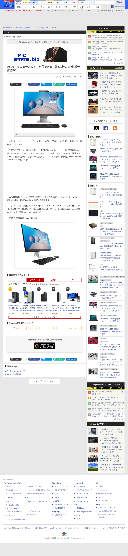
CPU (95, 11)
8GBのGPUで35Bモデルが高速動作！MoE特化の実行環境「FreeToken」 (111, 216)
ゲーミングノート (78, 11)
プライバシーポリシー (72, 528)
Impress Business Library (35, 494)
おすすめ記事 (98, 424)
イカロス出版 (78, 483)
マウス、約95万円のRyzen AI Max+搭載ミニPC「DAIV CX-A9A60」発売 (111, 245)
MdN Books (80, 508)
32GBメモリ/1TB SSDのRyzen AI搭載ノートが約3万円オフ (111, 176)
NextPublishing (32, 515)
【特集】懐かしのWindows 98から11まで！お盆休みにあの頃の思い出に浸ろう (111, 467)
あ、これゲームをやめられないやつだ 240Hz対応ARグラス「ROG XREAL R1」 (111, 346)
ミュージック (35, 328)
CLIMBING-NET (60, 508)
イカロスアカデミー (83, 501)
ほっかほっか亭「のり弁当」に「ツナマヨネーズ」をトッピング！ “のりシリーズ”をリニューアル (107, 411)
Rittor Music (56, 483)
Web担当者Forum (12, 490)
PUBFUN (99, 497)
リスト (25, 84)
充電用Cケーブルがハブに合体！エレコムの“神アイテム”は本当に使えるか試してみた (111, 362)
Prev (10, 301)
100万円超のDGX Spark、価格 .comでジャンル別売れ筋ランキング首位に (111, 231)
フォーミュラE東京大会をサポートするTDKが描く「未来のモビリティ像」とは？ (111, 75)
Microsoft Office (106, 11)
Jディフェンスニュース (84, 490)
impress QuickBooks (105, 494)
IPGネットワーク (101, 504)
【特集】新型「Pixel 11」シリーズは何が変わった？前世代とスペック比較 (111, 449)
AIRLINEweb (80, 486)
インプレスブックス (34, 511)
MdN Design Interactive (84, 512)
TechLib (79, 518)
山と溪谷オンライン (61, 504)
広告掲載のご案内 (41, 528)
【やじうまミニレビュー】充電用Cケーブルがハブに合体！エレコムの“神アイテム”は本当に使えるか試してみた (107, 60)
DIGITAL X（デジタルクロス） (37, 501)
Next (79, 301)
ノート (16, 280)
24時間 (101, 32)
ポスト (18, 84)
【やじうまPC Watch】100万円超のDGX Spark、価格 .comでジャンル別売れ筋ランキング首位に (108, 49)
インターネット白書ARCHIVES (16, 519)
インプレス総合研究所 (13, 494)
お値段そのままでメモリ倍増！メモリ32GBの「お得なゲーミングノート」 (111, 84)
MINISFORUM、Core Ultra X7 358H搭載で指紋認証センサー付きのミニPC (111, 257)
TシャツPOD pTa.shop (106, 507)
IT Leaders (9, 497)
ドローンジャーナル (12, 501)
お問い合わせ (28, 528)
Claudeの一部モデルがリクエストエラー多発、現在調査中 (111, 204)
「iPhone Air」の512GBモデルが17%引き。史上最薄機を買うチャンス (111, 142)
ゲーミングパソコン (61, 11)
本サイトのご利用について (12, 528)
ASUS (12, 141)
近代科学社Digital (60, 515)
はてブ (48, 84)
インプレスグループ (97, 528)
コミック (72, 328)
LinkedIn (73, 84)
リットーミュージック (62, 486)
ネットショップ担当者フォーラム (38, 490)
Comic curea (102, 490)
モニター (48, 11)
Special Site (98, 68)
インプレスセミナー (34, 497)
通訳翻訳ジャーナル (83, 494)
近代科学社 (56, 512)
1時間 (92, 32)
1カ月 (120, 32)
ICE (97, 483)
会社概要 (85, 528)
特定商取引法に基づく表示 (116, 528)
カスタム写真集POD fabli (107, 511)
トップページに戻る (45, 381)
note (60, 84)
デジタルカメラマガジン (14, 512)
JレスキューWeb (82, 497)
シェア (36, 84)
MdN (75, 505)
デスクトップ (35, 280)
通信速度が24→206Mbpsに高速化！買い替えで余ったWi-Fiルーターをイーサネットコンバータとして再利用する (111, 377)
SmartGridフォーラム (34, 486)
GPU (88, 11)
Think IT (8, 486)
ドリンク (54, 328)
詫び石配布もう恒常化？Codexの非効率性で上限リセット (111, 269)
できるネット (10, 515)
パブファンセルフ (104, 500)
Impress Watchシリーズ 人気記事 (106, 385)
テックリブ (78, 515)
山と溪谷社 (56, 501)
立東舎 (57, 497)
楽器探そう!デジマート (62, 490)
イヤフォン (16, 328)
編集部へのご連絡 (56, 528)
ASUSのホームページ (15, 371)
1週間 (110, 32)
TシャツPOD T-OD (61, 494)
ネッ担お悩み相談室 (12, 505)
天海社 (100, 486)
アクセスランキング (101, 28)
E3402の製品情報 (13, 374)
